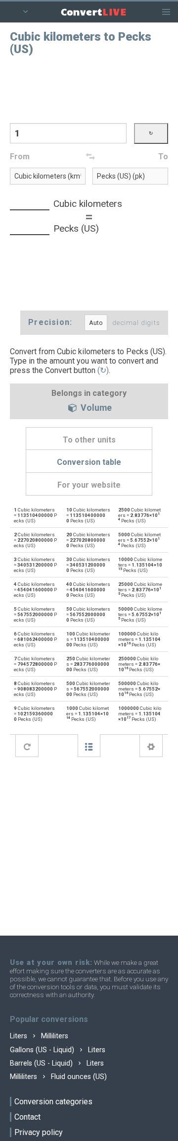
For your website (89, 485)
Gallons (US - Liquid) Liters (57, 1050)
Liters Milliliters (39, 1036)
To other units (89, 439)
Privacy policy (38, 1132)
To (163, 156)
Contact (27, 1117)
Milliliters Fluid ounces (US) (58, 1077)
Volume (95, 408)
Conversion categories (53, 1101)
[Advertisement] (89, 88)
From (20, 156)
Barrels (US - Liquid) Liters (57, 1063)
